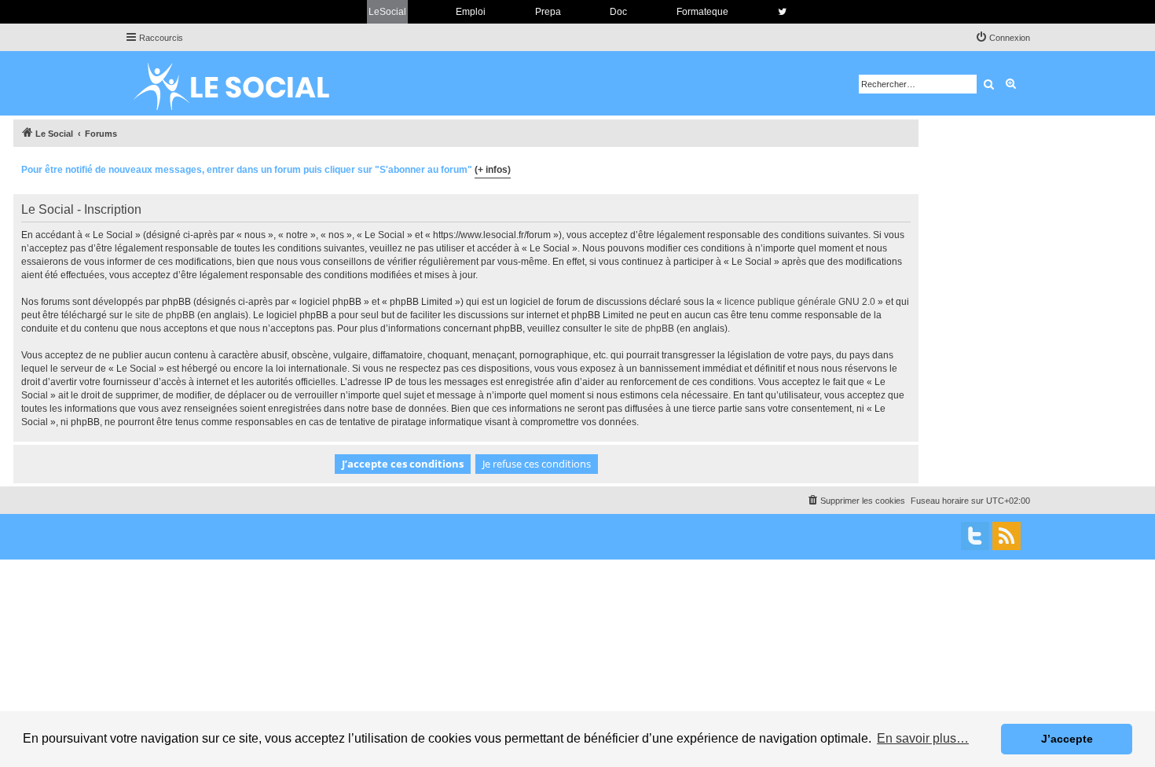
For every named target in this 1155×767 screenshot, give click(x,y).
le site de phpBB (160, 315)
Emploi (471, 11)
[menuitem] (1002, 37)
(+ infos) (493, 169)
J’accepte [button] (1067, 738)
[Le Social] (243, 83)
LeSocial (387, 11)
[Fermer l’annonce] (906, 167)
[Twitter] (975, 536)
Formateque (702, 11)
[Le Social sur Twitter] (782, 12)
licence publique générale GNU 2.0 (799, 301)
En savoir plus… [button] (923, 738)
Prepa (548, 11)
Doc (618, 11)
